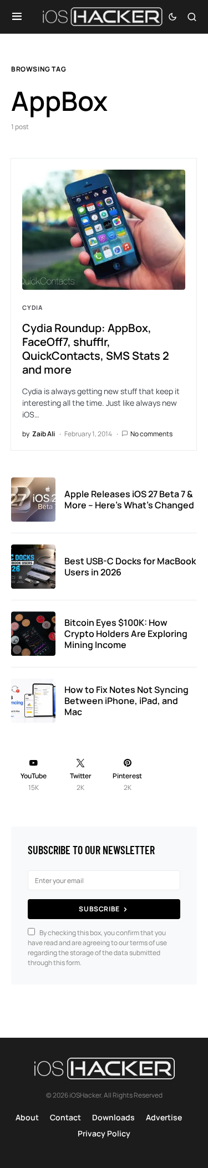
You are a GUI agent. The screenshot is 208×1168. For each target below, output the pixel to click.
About (27, 1117)
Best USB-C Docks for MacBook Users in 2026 (130, 566)
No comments (151, 433)
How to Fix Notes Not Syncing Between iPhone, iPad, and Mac (126, 701)
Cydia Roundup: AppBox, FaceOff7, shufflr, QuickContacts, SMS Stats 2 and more (95, 348)
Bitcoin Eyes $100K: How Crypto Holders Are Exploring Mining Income (125, 633)
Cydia (32, 307)
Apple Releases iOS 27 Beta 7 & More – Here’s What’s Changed (129, 499)
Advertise (164, 1117)
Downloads (113, 1117)
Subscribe (99, 909)
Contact (65, 1117)
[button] (17, 16)
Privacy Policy (104, 1133)
